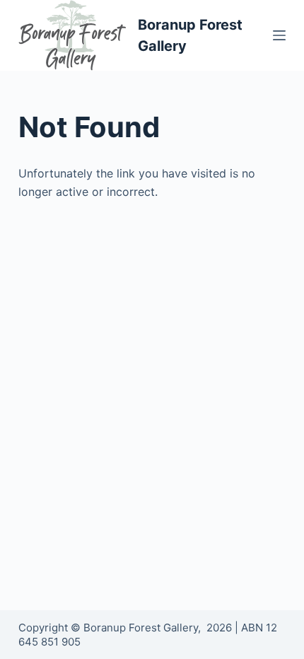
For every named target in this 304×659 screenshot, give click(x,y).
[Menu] (279, 35)
